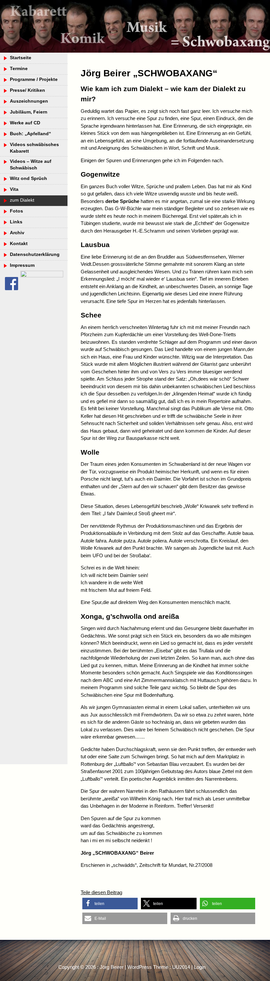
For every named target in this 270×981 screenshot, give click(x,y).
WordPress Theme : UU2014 (158, 967)
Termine (19, 68)
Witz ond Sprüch (28, 178)
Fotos (16, 211)
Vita (14, 189)
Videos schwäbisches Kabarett (34, 148)
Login (199, 967)
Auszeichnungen (29, 101)
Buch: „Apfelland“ (30, 133)
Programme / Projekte (34, 79)
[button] (110, 903)
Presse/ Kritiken (27, 90)
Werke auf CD (25, 122)
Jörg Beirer (111, 967)
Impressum (22, 265)
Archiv (17, 232)
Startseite (20, 57)
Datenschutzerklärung (35, 254)
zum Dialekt (22, 200)
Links (16, 221)
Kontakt (19, 243)
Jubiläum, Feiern (28, 112)
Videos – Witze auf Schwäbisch (30, 164)
